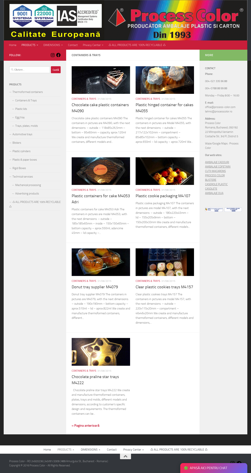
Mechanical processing (28, 185)
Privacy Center (92, 45)
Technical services (22, 176)
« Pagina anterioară (85, 426)
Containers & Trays (84, 98)
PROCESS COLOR (215, 175)
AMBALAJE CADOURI (217, 162)
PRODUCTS (28, 45)
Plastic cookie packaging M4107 (163, 196)
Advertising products (27, 193)
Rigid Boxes (19, 168)
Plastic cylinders (21, 151)
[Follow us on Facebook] (58, 55)
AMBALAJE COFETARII (218, 166)
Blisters (16, 142)
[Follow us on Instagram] (52, 55)
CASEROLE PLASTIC (216, 184)
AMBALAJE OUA (214, 193)
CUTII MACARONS (215, 171)
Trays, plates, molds (26, 125)
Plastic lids (21, 109)
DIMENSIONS (51, 45)
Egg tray (20, 117)
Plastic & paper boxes (24, 159)
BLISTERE (210, 180)
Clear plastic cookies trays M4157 (164, 287)
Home (12, 45)
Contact (73, 45)
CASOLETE (211, 188)
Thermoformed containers (27, 92)
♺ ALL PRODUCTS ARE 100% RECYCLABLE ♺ (137, 45)
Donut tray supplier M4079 (95, 287)
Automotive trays (22, 134)
